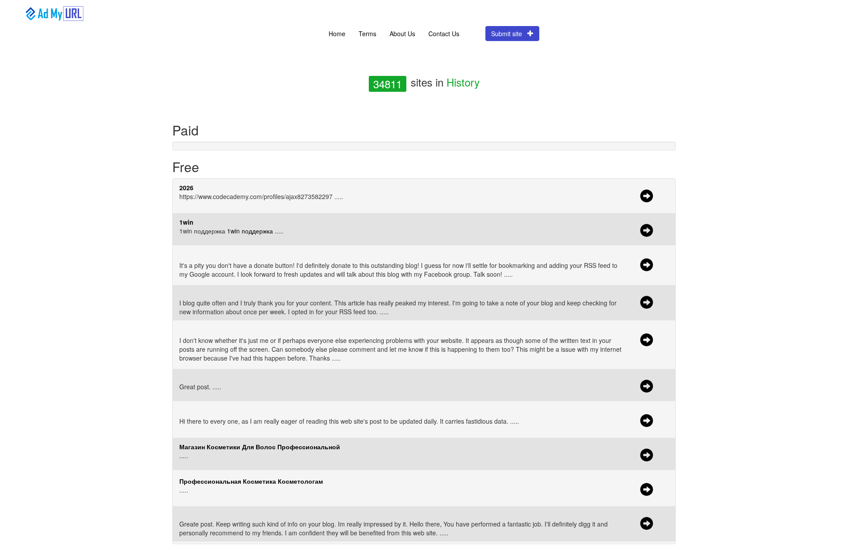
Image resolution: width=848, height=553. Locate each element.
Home (337, 33)
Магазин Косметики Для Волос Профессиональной (259, 446)
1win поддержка (250, 230)
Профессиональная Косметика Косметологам (251, 481)
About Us (402, 33)
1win (186, 222)
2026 (186, 187)
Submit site (509, 33)
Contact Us (443, 33)
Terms (367, 33)
